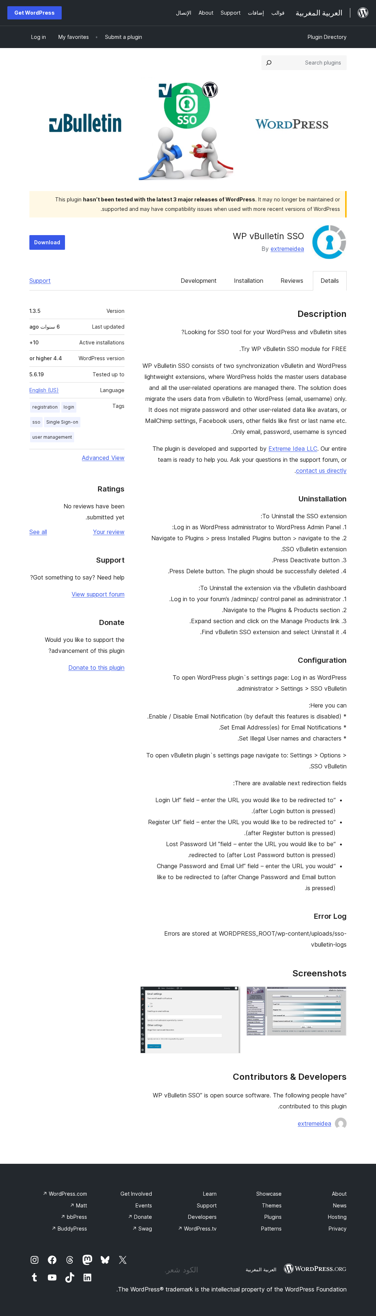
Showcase (269, 1194)
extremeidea (287, 248)
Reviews (292, 280)
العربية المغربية (261, 1269)
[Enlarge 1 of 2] (336, 996)
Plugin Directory (327, 37)
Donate (140, 1217)
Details (330, 280)
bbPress (74, 1217)
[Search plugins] (268, 62)
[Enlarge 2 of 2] (230, 996)
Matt (78, 1205)
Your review (108, 531)
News (340, 1205)
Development (199, 280)
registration (45, 407)
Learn (210, 1194)
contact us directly (321, 470)
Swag (142, 1228)
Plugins (273, 1217)
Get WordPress (34, 13)
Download (47, 242)
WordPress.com (65, 1194)
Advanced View (103, 457)
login (69, 407)
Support (40, 280)
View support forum (98, 594)
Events (143, 1205)
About (339, 1194)
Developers (202, 1217)
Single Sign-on (62, 422)
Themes (272, 1205)
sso (36, 422)
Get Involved (136, 1194)
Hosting (337, 1217)
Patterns (271, 1228)
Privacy (338, 1228)
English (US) (44, 390)
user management (52, 437)
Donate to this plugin (96, 667)
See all (38, 531)
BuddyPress (69, 1228)
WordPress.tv (197, 1228)
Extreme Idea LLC (292, 448)
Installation (248, 280)
